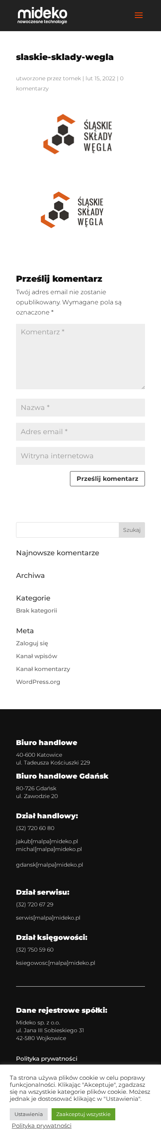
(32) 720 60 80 (35, 828)
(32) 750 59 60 (35, 949)
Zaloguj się (32, 643)
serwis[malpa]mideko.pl (48, 917)
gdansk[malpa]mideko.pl (49, 864)
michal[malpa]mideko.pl (49, 849)
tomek (72, 78)
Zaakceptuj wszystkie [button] (83, 1114)
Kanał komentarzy (43, 669)
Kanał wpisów (36, 656)
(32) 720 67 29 (34, 904)
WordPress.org (38, 681)
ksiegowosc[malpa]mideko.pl (55, 962)
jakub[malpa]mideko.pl (47, 841)
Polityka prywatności (46, 1058)
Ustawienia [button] (28, 1114)
